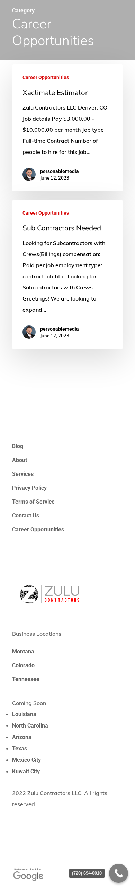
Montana (23, 651)
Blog (17, 446)
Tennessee (25, 679)
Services (23, 474)
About (19, 460)
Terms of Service (33, 501)
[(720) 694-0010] (118, 873)
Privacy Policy (29, 488)
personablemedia (59, 171)
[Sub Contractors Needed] (67, 274)
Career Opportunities (45, 77)
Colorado (23, 665)
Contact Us (25, 515)
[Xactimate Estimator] (67, 127)
